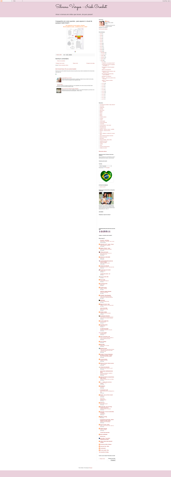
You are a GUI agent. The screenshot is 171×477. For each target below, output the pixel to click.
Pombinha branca (103, 333)
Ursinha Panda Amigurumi (104, 280)
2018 (101, 35)
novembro (103, 54)
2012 (101, 44)
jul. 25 (103, 91)
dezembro (103, 52)
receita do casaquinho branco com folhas (107, 379)
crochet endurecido (103, 122)
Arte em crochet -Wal (104, 276)
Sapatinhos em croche (104, 360)
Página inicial (75, 63)
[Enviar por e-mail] (66, 54)
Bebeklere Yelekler (103, 399)
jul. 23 (103, 94)
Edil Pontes (102, 402)
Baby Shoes (102, 110)
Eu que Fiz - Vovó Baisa (104, 240)
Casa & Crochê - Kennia (104, 424)
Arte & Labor (102, 279)
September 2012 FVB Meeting (105, 421)
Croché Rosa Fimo (103, 283)
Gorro (101, 132)
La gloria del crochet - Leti (105, 273)
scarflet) (101, 143)
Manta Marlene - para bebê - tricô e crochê (107, 241)
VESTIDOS (102, 387)
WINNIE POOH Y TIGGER (104, 345)
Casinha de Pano (103, 287)
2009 (101, 49)
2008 (101, 51)
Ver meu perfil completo (103, 29)
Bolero (101, 114)
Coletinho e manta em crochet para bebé (106, 305)
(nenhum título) (60, 84)
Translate (107, 167)
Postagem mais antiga (90, 63)
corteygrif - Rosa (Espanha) (105, 295)
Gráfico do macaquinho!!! (106, 69)
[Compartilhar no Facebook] (70, 54)
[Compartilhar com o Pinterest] (71, 54)
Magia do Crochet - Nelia (105, 304)
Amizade (101, 108)
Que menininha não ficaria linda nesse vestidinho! (107, 74)
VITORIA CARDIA (103, 312)
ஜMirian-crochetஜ (103, 416)
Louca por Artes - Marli (104, 446)
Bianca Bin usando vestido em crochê (106, 368)
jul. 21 (103, 97)
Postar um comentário (61, 60)
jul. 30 (103, 83)
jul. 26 (103, 89)
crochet (101, 119)
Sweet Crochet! (102, 186)
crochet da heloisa (103, 359)
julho (102, 60)
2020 (101, 33)
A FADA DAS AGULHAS (104, 367)
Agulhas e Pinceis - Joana (105, 248)
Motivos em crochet (103, 137)
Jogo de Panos (102, 413)
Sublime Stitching (103, 428)
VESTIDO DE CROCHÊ (104, 292)
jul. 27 (103, 88)
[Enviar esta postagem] (64, 54)
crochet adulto (102, 121)
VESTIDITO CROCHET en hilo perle (106, 329)
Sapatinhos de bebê (103, 141)
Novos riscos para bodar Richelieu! (106, 356)
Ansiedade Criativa (104, 324)
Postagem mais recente (60, 63)
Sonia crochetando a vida (105, 336)
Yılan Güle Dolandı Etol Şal (104, 301)
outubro (102, 55)
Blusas (101, 112)
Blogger (90, 467)
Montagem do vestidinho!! (106, 76)
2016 (101, 38)
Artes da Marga (103, 341)
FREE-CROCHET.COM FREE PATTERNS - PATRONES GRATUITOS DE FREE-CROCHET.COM (107, 350)
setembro (103, 57)
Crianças (101, 118)
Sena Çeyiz (102, 398)
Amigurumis (102, 107)
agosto (102, 58)
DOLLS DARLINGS (103, 434)
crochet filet (102, 123)
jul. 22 (103, 95)
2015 (101, 40)
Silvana (108, 21)
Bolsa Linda (102, 258)
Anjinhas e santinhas (103, 288)
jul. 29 (103, 84)
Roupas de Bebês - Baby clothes (106, 139)
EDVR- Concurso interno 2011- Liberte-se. (107, 425)
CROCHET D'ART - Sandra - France (107, 244)
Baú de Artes (102, 436)
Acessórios (102, 106)
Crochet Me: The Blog (104, 452)
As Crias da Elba (103, 332)
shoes (101, 145)
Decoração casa (103, 126)
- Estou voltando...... (103, 364)
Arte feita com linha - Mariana (105, 444)
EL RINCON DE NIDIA (104, 328)
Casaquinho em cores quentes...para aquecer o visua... (108, 72)
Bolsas (101, 115)
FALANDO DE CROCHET (105, 316)
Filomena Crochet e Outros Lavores (107, 363)
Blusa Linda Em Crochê (104, 309)
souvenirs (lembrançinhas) (105, 146)
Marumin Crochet (103, 348)
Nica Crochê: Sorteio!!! (104, 403)
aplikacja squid (102, 325)
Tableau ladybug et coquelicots (105, 245)
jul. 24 (103, 92)
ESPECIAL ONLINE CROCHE (105, 291)
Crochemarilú (102, 448)
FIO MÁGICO (102, 386)
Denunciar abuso (103, 151)
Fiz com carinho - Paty (104, 450)
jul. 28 (103, 86)
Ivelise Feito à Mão (103, 308)
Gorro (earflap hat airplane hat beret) (106, 135)
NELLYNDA (102, 344)
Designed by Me (103, 127)
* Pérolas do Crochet (104, 252)
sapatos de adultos (103, 142)
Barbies (101, 111)
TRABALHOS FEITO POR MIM (105, 313)
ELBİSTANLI (102, 300)
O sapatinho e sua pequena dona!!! (108, 63)
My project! (102, 138)
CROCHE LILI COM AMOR (105, 257)
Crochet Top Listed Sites (105, 432)
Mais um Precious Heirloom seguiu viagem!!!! (70, 88)
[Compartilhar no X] (68, 54)
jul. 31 (103, 61)
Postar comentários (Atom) (63, 65)
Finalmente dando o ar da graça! (105, 408)
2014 (101, 41)
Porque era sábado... (103, 429)
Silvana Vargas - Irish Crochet (81, 6)
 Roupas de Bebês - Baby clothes (107, 104)
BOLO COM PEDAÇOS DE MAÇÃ (105, 249)
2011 (101, 46)
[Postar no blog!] (67, 54)
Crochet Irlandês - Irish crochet (105, 125)
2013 (101, 43)
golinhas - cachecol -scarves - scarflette (107, 129)
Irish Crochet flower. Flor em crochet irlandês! (65, 69)
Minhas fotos (102, 284)
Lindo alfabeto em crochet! (67, 77)
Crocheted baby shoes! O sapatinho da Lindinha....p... (108, 65)
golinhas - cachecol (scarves (105, 130)
